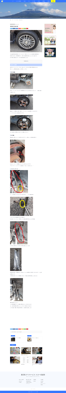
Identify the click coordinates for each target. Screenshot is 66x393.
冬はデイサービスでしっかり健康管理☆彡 (37, 365)
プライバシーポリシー (43, 383)
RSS (34, 388)
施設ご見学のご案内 (28, 379)
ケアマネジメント (28, 383)
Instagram (33, 388)
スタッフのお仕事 (12, 24)
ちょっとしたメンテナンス (13, 364)
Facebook (32, 388)
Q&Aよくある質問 (21, 379)
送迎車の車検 (22, 364)
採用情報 (35, 379)
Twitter (31, 388)
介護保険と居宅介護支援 (28, 382)
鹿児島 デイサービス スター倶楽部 (33, 375)
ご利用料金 (20, 382)
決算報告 (42, 382)
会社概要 (42, 379)
